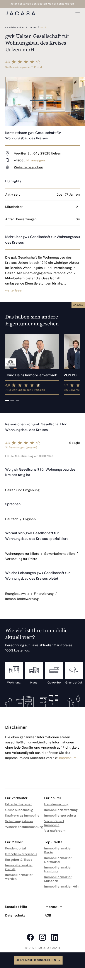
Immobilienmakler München (57, 879)
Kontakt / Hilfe (16, 907)
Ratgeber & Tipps (18, 860)
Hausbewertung (56, 804)
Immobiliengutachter (60, 815)
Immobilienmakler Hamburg (57, 869)
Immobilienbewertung (61, 810)
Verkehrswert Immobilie (54, 823)
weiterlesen (14, 290)
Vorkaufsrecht (55, 831)
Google (74, 443)
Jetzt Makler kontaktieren (36, 960)
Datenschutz (15, 915)
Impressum (67, 758)
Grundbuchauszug (19, 810)
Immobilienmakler (15, 27)
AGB (48, 915)
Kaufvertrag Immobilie (22, 815)
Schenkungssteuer (19, 821)
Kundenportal (15, 848)
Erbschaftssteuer (18, 804)
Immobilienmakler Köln (61, 886)
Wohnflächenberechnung (24, 827)
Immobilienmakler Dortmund (57, 860)
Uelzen (33, 27)
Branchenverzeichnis (21, 854)
